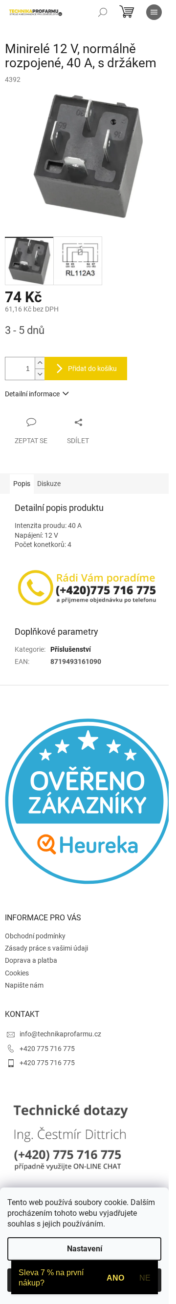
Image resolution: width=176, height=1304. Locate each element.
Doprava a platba (31, 960)
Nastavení (84, 1248)
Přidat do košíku (92, 368)
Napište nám (24, 985)
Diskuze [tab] (49, 483)
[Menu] (154, 12)
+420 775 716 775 (47, 1048)
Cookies (17, 973)
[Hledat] (102, 12)
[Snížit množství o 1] (39, 374)
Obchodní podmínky (35, 936)
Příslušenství (70, 649)
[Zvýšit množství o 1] (39, 363)
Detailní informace (32, 394)
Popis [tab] (21, 483)
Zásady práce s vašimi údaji (46, 948)
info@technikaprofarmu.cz (60, 1034)
